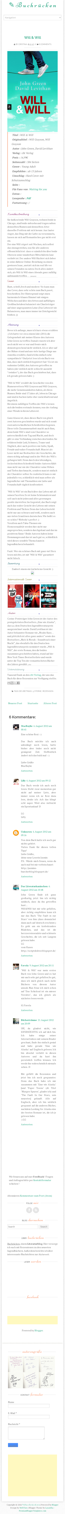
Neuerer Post (15, 703)
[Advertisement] (36, 1320)
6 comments (45, 44)
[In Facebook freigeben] (18, 683)
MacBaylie (26, 726)
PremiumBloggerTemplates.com (32, 1510)
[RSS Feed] (36, 1210)
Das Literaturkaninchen (34, 886)
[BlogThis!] (12, 683)
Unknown (26, 831)
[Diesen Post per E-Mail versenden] (8, 683)
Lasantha (49, 1507)
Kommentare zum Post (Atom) (36, 1195)
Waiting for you (38, 189)
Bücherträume (29, 1020)
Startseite (33, 703)
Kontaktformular (42, 1180)
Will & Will (32, 37)
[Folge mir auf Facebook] (29, 1210)
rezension (47, 691)
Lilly (23, 780)
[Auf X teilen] (15, 683)
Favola (24, 965)
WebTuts (24, 1507)
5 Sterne (37, 691)
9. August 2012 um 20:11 (42, 965)
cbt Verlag (35, 674)
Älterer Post (50, 703)
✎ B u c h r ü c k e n (32, 5)
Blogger (38, 1330)
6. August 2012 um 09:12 (38, 780)
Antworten (26, 770)
